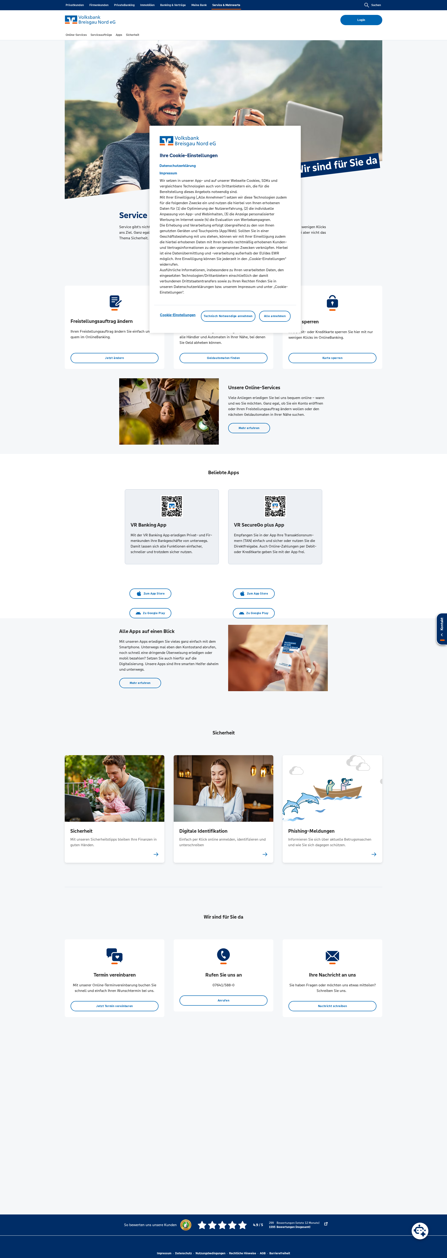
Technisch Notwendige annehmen (228, 316)
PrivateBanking (124, 5)
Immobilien (147, 5)
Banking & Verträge (173, 5)
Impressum (164, 1253)
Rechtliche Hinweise (242, 1253)
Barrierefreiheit (279, 1253)
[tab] (76, 35)
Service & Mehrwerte (226, 5)
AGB (263, 1253)
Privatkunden (75, 5)
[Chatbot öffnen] (420, 1231)
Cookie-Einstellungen (178, 315)
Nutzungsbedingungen (210, 1253)
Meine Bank (199, 5)
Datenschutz (183, 1253)
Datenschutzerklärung (177, 166)
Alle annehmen (275, 316)
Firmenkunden (98, 5)
